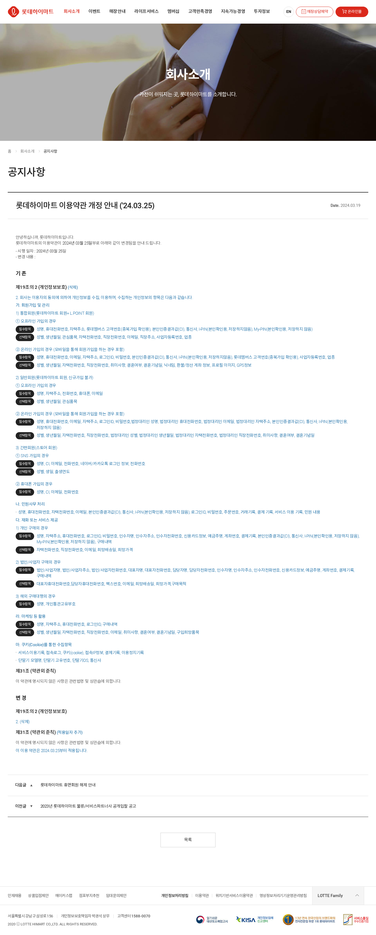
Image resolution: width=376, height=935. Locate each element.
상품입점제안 (38, 895)
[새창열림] (212, 916)
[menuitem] (72, 11)
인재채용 (14, 895)
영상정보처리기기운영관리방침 (283, 895)
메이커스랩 (63, 895)
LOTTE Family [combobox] (330, 895)
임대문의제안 (116, 895)
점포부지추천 (89, 895)
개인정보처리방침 (174, 895)
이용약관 (202, 895)
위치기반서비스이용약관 (234, 895)
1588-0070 (140, 916)
